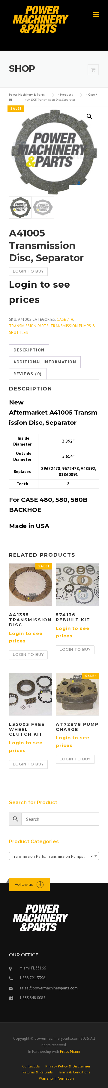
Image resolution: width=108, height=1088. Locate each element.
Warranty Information (56, 1078)
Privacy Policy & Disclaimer (67, 1066)
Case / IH (65, 319)
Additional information (45, 362)
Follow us (24, 884)
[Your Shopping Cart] (93, 70)
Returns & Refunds (37, 1072)
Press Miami (70, 1051)
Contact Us (31, 1066)
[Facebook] (40, 884)
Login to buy (28, 271)
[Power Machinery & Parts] (40, 19)
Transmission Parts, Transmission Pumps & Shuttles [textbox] (55, 856)
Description (29, 350)
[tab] (29, 350)
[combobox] (54, 856)
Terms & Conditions (74, 1072)
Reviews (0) (28, 373)
